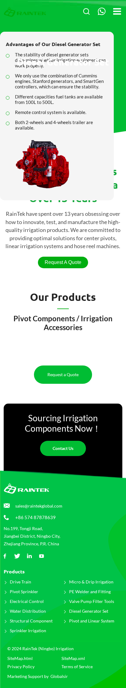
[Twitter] (17, 556)
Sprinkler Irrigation (28, 630)
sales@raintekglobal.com (38, 505)
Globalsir (59, 676)
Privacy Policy (21, 666)
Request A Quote (63, 262)
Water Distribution (28, 611)
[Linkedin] (29, 556)
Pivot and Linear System (91, 620)
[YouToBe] (41, 556)
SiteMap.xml (73, 658)
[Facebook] (5, 556)
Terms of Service (77, 666)
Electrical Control (27, 601)
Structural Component (31, 620)
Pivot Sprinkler (24, 591)
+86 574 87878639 (35, 517)
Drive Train (20, 581)
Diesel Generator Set (88, 611)
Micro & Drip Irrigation (91, 581)
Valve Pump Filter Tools (91, 601)
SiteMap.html (20, 658)
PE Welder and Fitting (90, 591)
